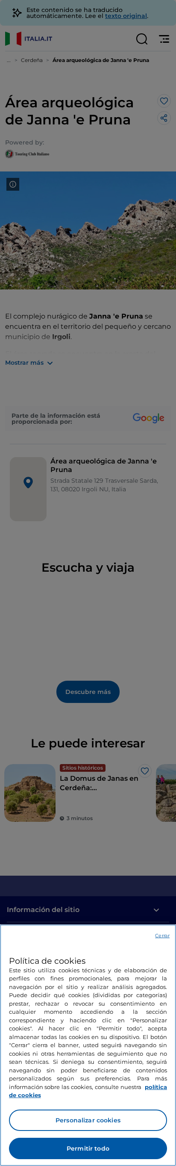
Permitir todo (88, 1148)
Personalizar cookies (88, 1120)
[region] (88, 1045)
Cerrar (162, 936)
